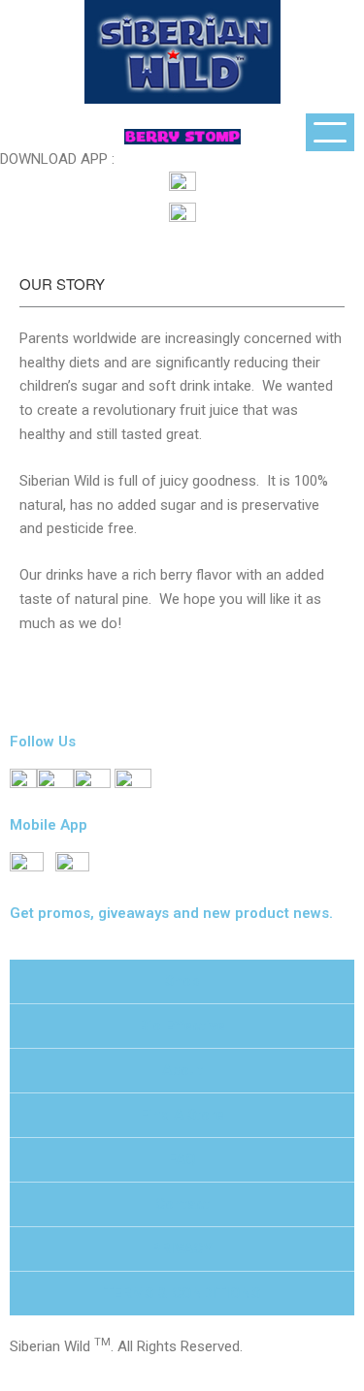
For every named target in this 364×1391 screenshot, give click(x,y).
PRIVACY (182, 1248)
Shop (182, 981)
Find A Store (182, 1114)
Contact (182, 1204)
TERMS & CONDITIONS (182, 1293)
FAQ (182, 1159)
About (182, 1070)
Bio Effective (182, 1025)
